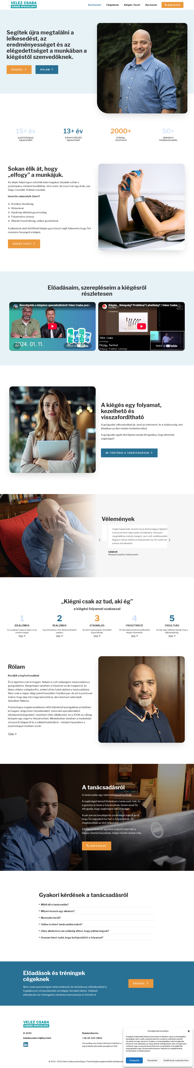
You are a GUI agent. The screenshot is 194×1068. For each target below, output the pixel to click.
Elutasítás (152, 1060)
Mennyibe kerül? (51, 917)
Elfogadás (134, 1060)
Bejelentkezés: (90, 1033)
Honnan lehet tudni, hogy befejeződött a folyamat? (72, 937)
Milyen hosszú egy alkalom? (58, 911)
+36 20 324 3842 (92, 1038)
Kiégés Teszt (132, 5)
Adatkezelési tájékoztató (37, 1038)
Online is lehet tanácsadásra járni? (61, 924)
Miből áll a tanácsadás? (55, 904)
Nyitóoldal (94, 5)
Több (20, 636)
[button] (188, 1031)
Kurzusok (151, 5)
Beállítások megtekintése (176, 1060)
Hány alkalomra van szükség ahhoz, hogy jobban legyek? (75, 931)
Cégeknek (112, 5)
